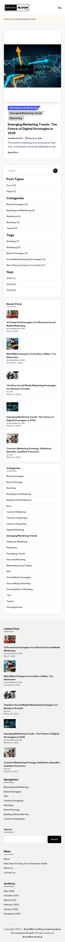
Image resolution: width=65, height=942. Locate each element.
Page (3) (11, 191)
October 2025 (11, 895)
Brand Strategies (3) (17, 253)
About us (8, 868)
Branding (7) (12, 241)
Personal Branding (15, 559)
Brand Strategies (15, 476)
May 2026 (9, 891)
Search (8, 829)
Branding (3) (13, 222)
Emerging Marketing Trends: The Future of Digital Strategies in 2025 (32, 128)
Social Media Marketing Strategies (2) (26, 259)
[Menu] (59, 7)
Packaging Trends (15, 553)
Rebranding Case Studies (19, 565)
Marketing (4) (13, 216)
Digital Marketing (15, 529)
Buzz (9, 506)
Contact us (9, 872)
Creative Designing (16, 523)
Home (6, 19)
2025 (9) (11, 284)
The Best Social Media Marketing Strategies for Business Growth (31, 387)
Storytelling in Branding (18, 583)
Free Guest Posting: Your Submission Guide (25, 863)
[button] (55, 170)
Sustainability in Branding (19, 589)
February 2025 (11, 904)
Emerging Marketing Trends (26, 113)
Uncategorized (14, 607)
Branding (11, 488)
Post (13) (11, 185)
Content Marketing (16, 511)
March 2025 (10, 900)
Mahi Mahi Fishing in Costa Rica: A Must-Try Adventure (31, 355)
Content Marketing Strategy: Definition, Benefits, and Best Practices (29, 450)
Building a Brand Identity (19, 499)
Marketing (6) (13, 247)
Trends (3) (11, 228)
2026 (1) (10, 278)
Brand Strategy (14, 482)
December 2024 (12, 913)
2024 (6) (11, 290)
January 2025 (11, 909)
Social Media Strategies (18, 577)
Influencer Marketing (16, 541)
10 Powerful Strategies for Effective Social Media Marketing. (31, 324)
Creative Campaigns (17, 517)
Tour (8, 595)
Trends (10, 601)
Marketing (16, 118)
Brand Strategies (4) (17, 204)
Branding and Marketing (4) (20, 210)
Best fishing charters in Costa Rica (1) (25, 265)
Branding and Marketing (24, 108)
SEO (8, 571)
